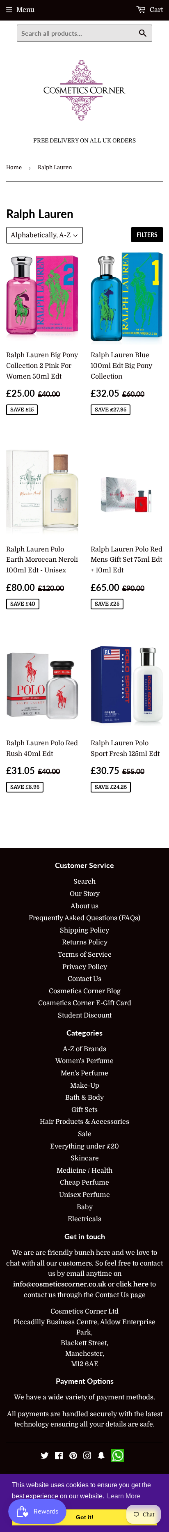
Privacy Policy (84, 967)
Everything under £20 (84, 1146)
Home (14, 167)
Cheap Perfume (84, 1182)
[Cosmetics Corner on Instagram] (87, 1457)
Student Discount (85, 1015)
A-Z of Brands (84, 1049)
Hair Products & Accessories (84, 1121)
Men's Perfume (84, 1073)
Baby (85, 1207)
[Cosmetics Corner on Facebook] (59, 1457)
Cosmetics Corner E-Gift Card (84, 1003)
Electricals (84, 1219)
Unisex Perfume (84, 1195)
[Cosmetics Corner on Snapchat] (101, 1457)
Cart (155, 10)
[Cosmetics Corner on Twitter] (45, 1457)
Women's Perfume (84, 1061)
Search (84, 881)
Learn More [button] (123, 1496)
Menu (25, 10)
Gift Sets (84, 1110)
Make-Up (84, 1085)
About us (84, 906)
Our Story (85, 894)
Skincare (85, 1158)
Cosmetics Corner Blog (85, 991)
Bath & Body (84, 1097)
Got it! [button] (85, 1517)
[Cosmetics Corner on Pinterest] (73, 1457)
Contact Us (84, 979)
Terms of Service (85, 954)
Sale (84, 1134)
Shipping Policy (84, 930)
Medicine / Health (84, 1170)
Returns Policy (84, 942)
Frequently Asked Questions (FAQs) (84, 918)
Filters (147, 234)
